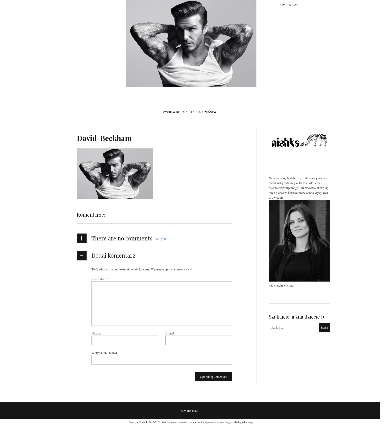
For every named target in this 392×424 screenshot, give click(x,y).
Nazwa (96, 333)
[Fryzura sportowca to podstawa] (386, 87)
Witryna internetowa (104, 352)
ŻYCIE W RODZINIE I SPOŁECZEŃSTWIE (191, 112)
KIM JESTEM (288, 5)
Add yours (161, 238)
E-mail (169, 333)
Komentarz (99, 279)
